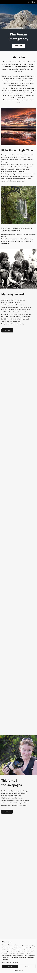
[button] (29, 2)
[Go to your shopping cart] (32, 2)
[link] (19, 969)
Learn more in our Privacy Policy (11, 962)
